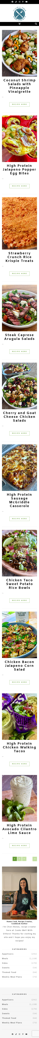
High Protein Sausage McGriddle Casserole (19, 500)
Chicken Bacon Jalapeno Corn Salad (19, 666)
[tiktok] (16, 2)
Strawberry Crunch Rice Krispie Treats (20, 257)
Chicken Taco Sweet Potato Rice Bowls (19, 584)
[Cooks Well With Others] (20, 14)
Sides (5, 963)
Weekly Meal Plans (12, 977)
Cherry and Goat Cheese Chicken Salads (19, 417)
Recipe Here (19, 104)
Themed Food (9, 972)
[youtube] (26, 2)
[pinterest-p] (23, 2)
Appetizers (8, 954)
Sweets (6, 968)
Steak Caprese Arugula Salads (19, 337)
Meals (5, 958)
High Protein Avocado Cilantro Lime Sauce (19, 829)
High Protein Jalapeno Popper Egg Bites (19, 170)
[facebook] (13, 2)
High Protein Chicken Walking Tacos (19, 748)
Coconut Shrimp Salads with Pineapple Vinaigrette (19, 86)
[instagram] (20, 2)
